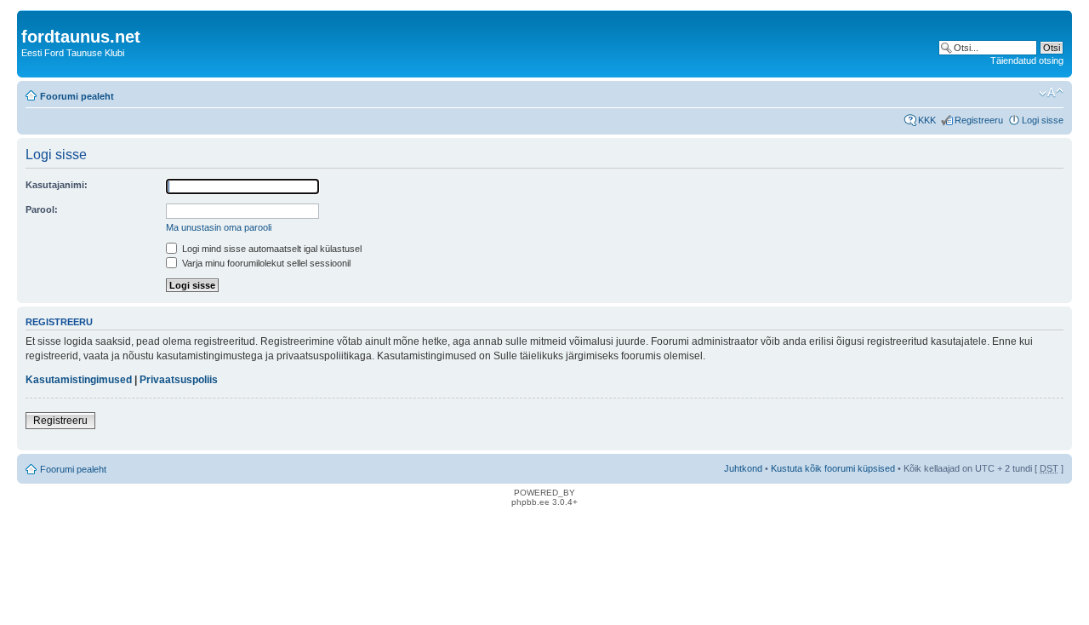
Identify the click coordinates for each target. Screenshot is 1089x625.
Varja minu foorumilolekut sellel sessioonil (265, 263)
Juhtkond (743, 468)
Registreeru (979, 120)
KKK (927, 120)
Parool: (42, 209)
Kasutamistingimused (79, 380)
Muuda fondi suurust (1051, 92)
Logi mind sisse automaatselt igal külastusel (271, 249)
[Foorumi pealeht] (31, 18)
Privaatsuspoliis (179, 380)
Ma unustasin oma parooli (218, 227)
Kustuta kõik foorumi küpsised (833, 468)
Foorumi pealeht (77, 96)
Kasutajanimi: (57, 185)
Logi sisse (1042, 120)
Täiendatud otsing (1026, 60)
